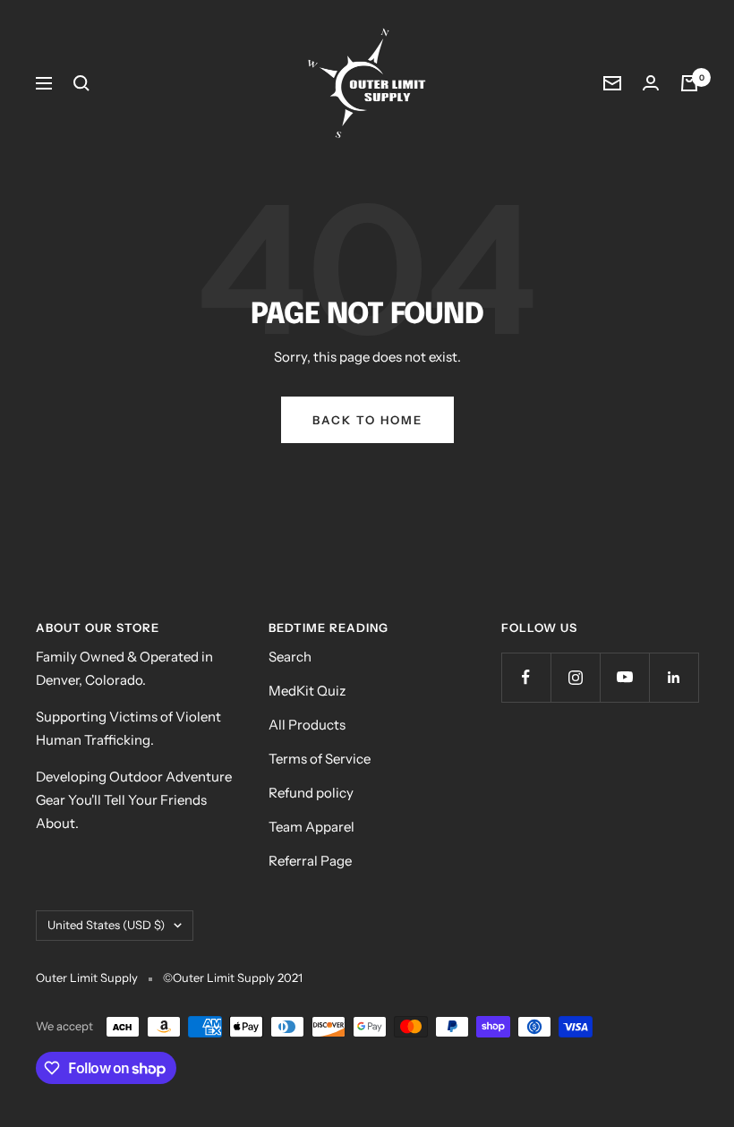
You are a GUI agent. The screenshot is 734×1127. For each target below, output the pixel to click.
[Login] (651, 82)
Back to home (367, 420)
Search (290, 656)
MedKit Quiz (307, 690)
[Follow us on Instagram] (575, 677)
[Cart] (689, 83)
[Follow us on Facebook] (525, 677)
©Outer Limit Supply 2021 (233, 977)
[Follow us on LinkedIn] (673, 677)
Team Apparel (311, 826)
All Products (307, 724)
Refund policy (311, 792)
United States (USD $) (106, 925)
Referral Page (310, 860)
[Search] (81, 83)
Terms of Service (320, 758)
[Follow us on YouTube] (624, 677)
